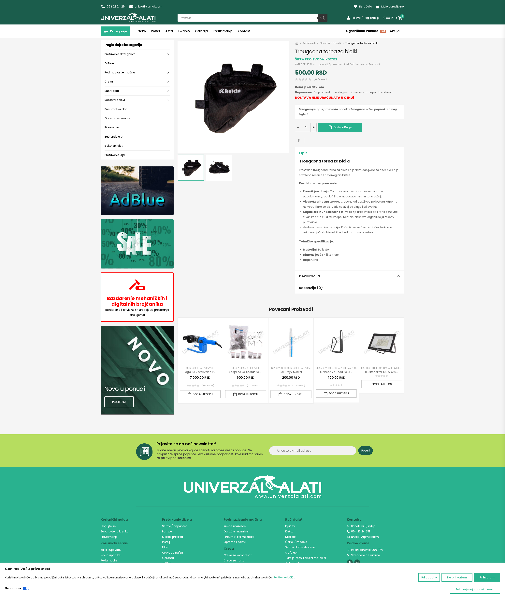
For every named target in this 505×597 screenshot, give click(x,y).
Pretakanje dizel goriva (120, 54)
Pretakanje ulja (115, 155)
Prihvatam (487, 577)
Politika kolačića (284, 577)
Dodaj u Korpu (343, 127)
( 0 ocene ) (320, 79)
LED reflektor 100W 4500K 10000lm (388, 372)
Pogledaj (118, 402)
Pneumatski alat (116, 109)
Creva (109, 82)
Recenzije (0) (311, 287)
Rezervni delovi (115, 100)
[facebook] (350, 562)
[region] (252, 580)
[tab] (349, 153)
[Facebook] (298, 140)
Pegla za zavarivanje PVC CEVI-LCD (207, 372)
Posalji (365, 450)
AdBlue (109, 63)
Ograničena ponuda (365, 31)
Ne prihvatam (457, 577)
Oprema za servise (117, 118)
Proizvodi (309, 43)
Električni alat (114, 146)
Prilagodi (427, 577)
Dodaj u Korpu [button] (203, 394)
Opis (303, 152)
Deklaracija (309, 276)
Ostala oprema (359, 64)
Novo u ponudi (330, 43)
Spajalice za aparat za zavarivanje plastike (257, 372)
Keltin (375, 368)
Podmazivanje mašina (120, 72)
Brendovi (275, 368)
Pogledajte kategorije (123, 44)
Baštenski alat (114, 137)
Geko (283, 368)
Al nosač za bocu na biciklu (338, 372)
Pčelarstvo (112, 127)
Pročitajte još (382, 384)
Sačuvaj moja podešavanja (474, 589)
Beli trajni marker (291, 372)
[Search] (322, 18)
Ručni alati (112, 91)
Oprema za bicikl (339, 64)
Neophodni (13, 588)
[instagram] (357, 562)
